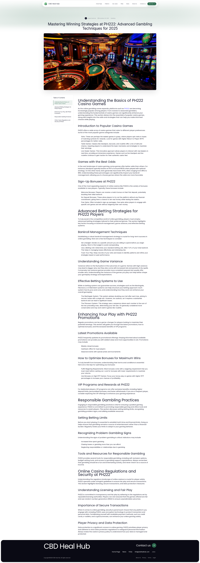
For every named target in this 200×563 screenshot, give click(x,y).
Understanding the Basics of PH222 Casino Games (62, 102)
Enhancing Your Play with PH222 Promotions (63, 112)
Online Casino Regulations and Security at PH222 (62, 120)
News (124, 552)
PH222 (126, 108)
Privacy (144, 557)
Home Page (116, 552)
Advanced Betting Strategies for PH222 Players (63, 107)
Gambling (113, 18)
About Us (138, 557)
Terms (149, 557)
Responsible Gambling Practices (63, 116)
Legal (154, 557)
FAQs (130, 552)
